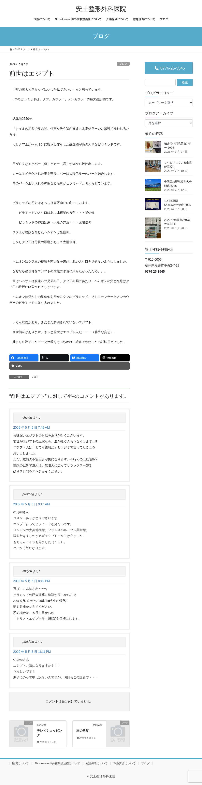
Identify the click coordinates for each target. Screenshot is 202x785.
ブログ (123, 63)
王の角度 (82, 730)
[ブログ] (21, 727)
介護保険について (97, 763)
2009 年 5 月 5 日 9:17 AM (31, 504)
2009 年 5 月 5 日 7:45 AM (31, 427)
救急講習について (124, 763)
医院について (20, 763)
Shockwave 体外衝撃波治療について (57, 763)
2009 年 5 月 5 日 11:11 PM (32, 651)
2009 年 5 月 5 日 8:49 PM (31, 581)
